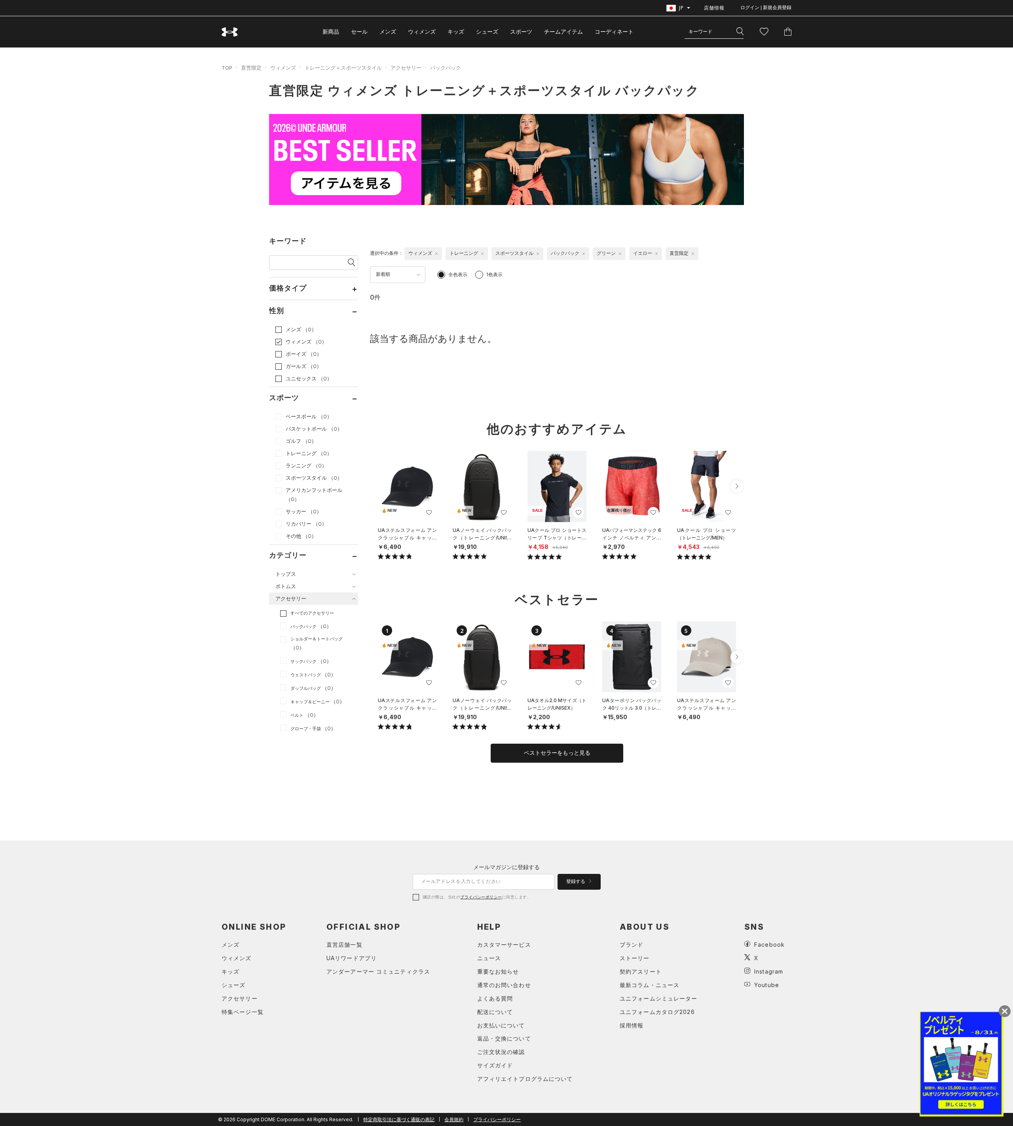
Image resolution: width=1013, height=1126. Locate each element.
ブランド (631, 944)
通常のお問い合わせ (504, 985)
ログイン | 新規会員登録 (765, 7)
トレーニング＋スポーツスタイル (343, 68)
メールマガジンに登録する (506, 867)
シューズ (487, 31)
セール (359, 31)
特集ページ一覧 (243, 1011)
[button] (736, 486)
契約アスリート (641, 971)
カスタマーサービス (504, 944)
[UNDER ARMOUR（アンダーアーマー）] (230, 32)
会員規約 (453, 1119)
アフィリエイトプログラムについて (525, 1078)
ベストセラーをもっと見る (557, 753)
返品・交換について (504, 1038)
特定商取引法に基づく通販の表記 (398, 1119)
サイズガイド (495, 1065)
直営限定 (251, 68)
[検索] (740, 31)
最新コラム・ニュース (649, 985)
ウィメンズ (422, 31)
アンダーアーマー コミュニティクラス (378, 971)
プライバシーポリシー (481, 896)
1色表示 (494, 274)
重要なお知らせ (498, 971)
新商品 (330, 31)
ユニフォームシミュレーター (659, 998)
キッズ (456, 31)
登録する (576, 881)
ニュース (489, 958)
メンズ (387, 31)
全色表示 (457, 274)
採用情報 (631, 1025)
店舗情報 (714, 8)
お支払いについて (501, 1025)
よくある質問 (495, 998)
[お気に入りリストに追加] (428, 512)
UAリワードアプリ (351, 958)
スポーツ (521, 31)
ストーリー (635, 958)
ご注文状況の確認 (501, 1051)
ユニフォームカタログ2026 (657, 1011)
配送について (495, 1011)
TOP (227, 68)
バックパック (445, 68)
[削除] (436, 253)
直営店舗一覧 (344, 944)
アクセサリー (406, 68)
